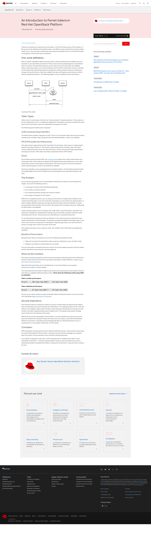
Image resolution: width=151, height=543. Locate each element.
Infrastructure (58, 440)
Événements (27, 516)
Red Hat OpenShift (7, 484)
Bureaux (34, 516)
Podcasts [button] (37, 10)
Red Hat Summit (83, 516)
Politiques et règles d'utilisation (41, 521)
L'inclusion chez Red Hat (63, 516)
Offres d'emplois (129, 497)
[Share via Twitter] (104, 36)
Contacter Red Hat (42, 516)
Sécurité (109, 410)
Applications (83, 440)
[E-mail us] (107, 36)
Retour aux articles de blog (28, 43)
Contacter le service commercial (84, 479)
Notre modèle (104, 491)
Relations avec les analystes (107, 497)
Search (125, 43)
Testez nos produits (56, 479)
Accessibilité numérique (55, 521)
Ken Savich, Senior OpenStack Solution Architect (111, 20)
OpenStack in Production (43, 296)
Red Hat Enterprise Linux (9, 481)
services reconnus (138, 484)
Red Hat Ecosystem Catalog (34, 490)
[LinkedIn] (102, 470)
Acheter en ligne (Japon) (58, 484)
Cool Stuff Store (74, 516)
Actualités (127, 488)
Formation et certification (33, 479)
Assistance (133, 3)
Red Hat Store (55, 481)
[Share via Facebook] (100, 36)
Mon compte (30, 481)
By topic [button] (28, 10)
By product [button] (19, 10)
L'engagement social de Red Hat (133, 494)
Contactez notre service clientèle (84, 481)
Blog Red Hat (9, 10)
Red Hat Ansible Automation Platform (12, 486)
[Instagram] (117, 470)
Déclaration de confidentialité (14, 521)
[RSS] (127, 36)
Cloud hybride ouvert (86, 410)
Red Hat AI (5, 479)
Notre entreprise (105, 488)
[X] (113, 470)
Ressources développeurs (33, 486)
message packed (52, 159)
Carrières (21, 516)
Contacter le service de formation (84, 484)
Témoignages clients (106, 494)
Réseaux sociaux (80, 486)
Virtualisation (110, 439)
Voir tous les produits (8, 488)
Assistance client (31, 484)
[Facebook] (109, 470)
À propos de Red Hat (12, 516)
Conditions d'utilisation (28, 521)
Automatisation (32, 410)
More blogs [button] (46, 10)
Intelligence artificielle (60, 410)
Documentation (125, 3)
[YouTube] (105, 470)
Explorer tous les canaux (117, 394)
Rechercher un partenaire (33, 488)
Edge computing (32, 440)
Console (118, 3)
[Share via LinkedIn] (102, 36)
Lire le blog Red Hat (52, 516)
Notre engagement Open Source (133, 491)
